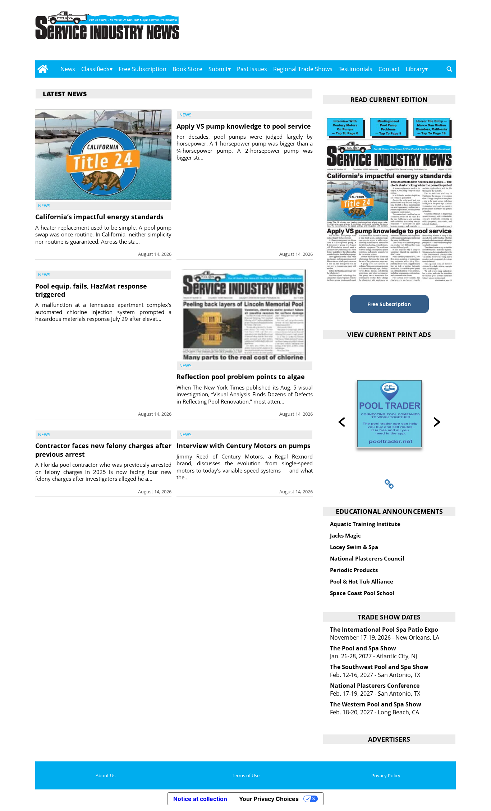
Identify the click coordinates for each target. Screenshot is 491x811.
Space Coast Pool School (362, 592)
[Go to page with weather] (393, 32)
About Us (105, 775)
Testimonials (355, 69)
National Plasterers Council (367, 558)
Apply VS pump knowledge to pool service (243, 126)
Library (415, 69)
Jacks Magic (345, 535)
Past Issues (252, 69)
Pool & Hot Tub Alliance (361, 581)
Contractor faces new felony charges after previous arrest (103, 449)
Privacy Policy (385, 775)
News (67, 69)
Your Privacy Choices (269, 798)
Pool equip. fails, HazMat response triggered (91, 290)
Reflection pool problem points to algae (240, 376)
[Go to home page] (42, 69)
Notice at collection (200, 798)
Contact (389, 69)
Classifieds (95, 69)
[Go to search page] (449, 69)
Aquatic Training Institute (365, 523)
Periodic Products (354, 569)
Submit (218, 69)
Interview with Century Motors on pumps (243, 445)
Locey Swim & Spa (354, 546)
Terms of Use (246, 775)
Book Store (187, 69)
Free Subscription (142, 69)
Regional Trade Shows (302, 69)
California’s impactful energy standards (99, 216)
